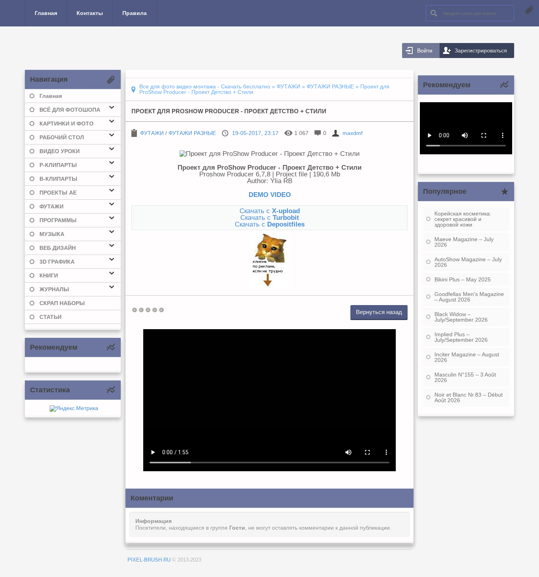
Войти (424, 50)
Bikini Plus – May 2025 (462, 279)
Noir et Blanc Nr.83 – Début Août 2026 (468, 397)
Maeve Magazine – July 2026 (464, 242)
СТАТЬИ (50, 317)
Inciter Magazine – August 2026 (466, 357)
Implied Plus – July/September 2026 (461, 337)
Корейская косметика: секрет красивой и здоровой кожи (462, 219)
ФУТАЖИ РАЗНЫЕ (192, 133)
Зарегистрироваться (481, 50)
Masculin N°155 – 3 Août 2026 (465, 377)
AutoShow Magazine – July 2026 (468, 262)
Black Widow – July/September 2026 (461, 317)
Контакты (90, 13)
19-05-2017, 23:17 (255, 133)
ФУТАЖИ (152, 133)
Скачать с (270, 211)
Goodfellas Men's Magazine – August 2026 (469, 297)
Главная (46, 13)
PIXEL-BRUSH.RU (148, 560)
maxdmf (352, 133)
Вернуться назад (379, 312)
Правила (134, 13)
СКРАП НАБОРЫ (62, 303)
